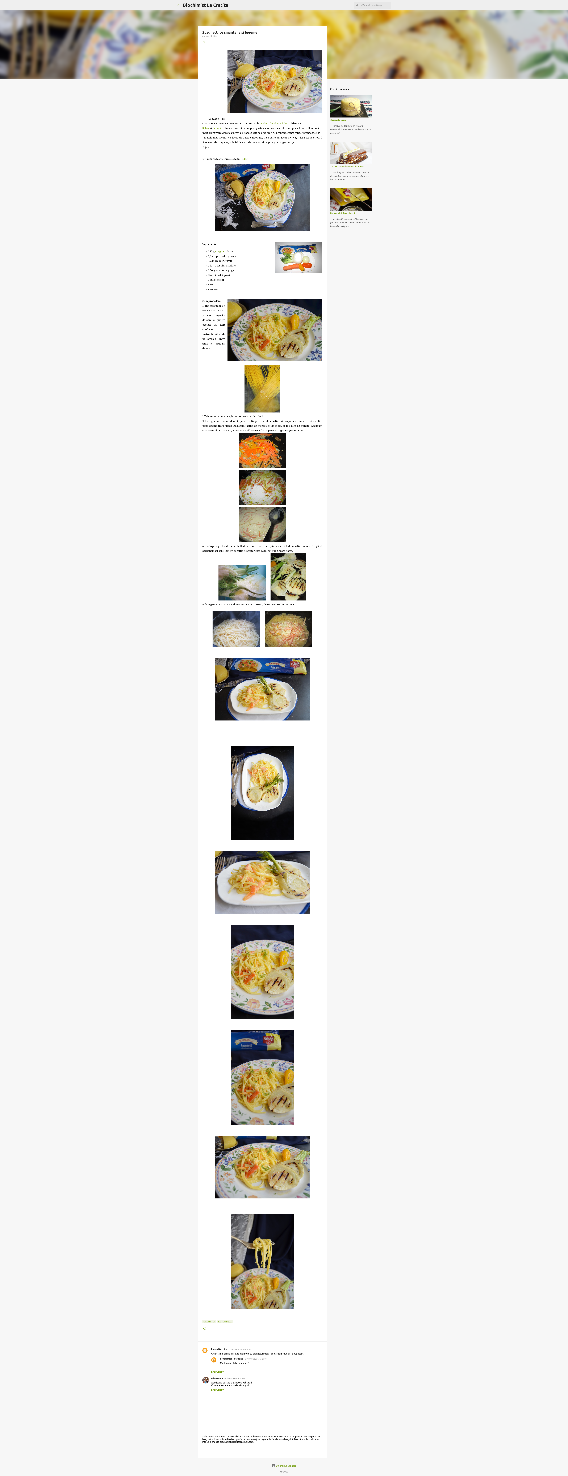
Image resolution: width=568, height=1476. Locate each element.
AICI (246, 159)
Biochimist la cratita (231, 1358)
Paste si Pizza (224, 1322)
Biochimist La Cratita (205, 5)
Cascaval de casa (338, 120)
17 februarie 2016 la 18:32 (239, 1349)
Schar (205, 128)
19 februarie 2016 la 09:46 (255, 1359)
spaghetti (220, 251)
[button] (204, 42)
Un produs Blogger (285, 1465)
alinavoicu (217, 1378)
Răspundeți (217, 1372)
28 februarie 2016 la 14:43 (235, 1378)
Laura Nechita (219, 1349)
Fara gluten (209, 1322)
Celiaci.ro (218, 128)
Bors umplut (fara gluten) (342, 213)
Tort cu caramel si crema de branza (347, 166)
